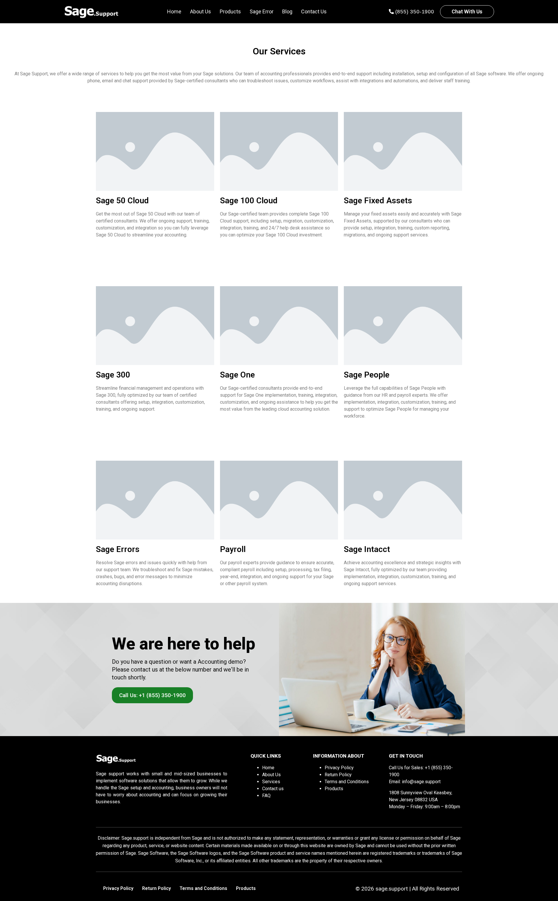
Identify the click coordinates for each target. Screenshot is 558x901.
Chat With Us (467, 11)
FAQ (266, 795)
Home (174, 11)
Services (271, 781)
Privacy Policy (339, 767)
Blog (287, 11)
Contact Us (314, 11)
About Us (200, 11)
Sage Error (261, 11)
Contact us (273, 788)
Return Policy (338, 774)
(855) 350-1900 (414, 12)
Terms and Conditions (347, 781)
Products (230, 11)
